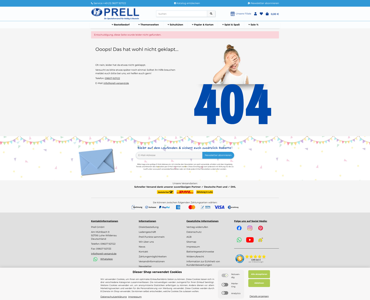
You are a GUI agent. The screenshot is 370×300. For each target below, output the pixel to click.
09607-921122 (112, 78)
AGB (189, 237)
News (142, 246)
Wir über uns (146, 241)
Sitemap (191, 241)
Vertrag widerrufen (197, 227)
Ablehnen (259, 283)
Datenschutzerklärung (113, 296)
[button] (255, 13)
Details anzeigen (259, 296)
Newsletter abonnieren (218, 155)
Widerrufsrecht (195, 256)
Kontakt (143, 251)
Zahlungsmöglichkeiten (153, 256)
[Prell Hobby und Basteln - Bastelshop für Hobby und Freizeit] (115, 13)
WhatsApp (106, 259)
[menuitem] (120, 24)
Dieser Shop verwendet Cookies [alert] (157, 272)
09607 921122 (107, 243)
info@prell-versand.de (116, 83)
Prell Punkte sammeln (152, 237)
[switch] (225, 275)
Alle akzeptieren (259, 274)
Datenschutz (193, 232)
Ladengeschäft (147, 232)
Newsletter (145, 266)
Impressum (193, 246)
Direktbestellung (149, 227)
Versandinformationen (152, 261)
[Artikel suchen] (211, 14)
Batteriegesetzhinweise (200, 251)
